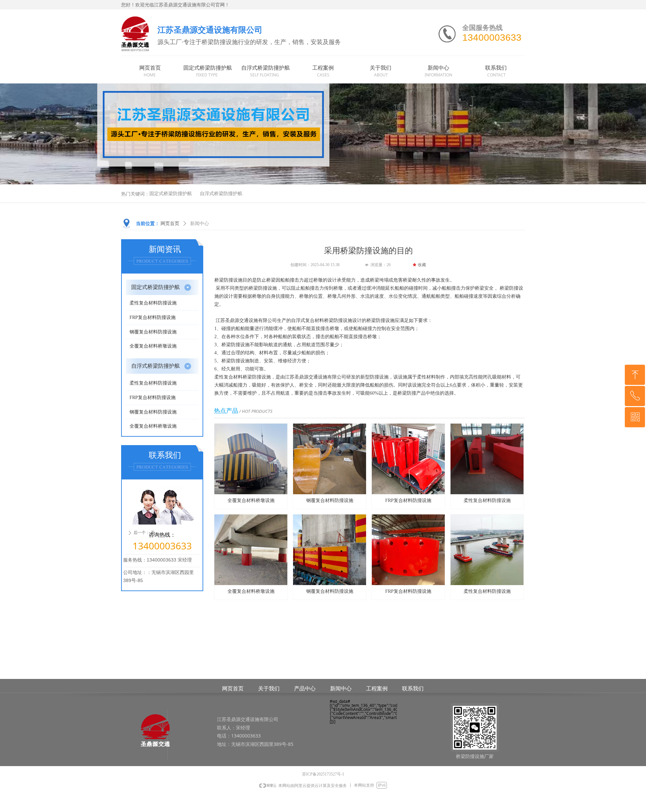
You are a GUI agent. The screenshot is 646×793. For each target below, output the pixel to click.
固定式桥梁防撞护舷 (170, 193)
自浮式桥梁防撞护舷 (221, 193)
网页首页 (169, 223)
